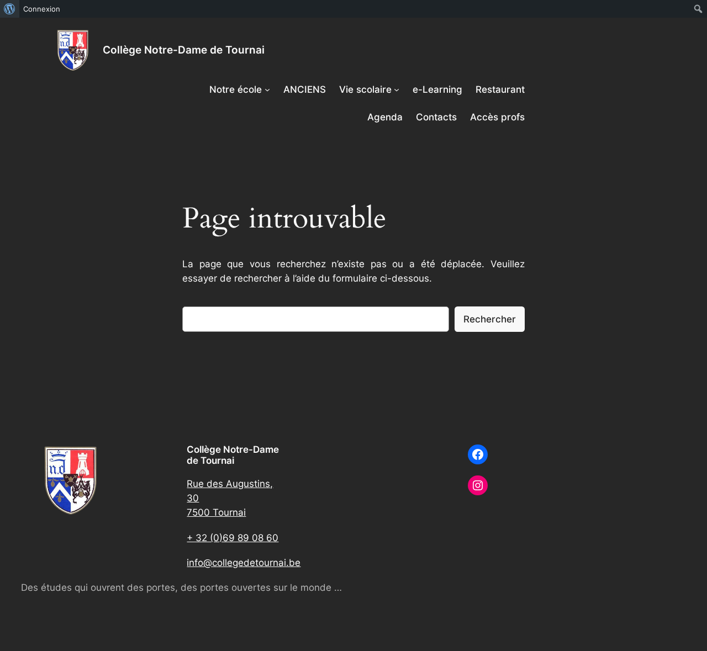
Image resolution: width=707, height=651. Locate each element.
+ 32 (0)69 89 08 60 (232, 537)
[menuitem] (9, 9)
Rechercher (489, 319)
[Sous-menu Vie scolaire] (396, 89)
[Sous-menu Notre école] (267, 89)
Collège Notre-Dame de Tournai (184, 49)
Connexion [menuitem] (41, 8)
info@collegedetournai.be (243, 562)
